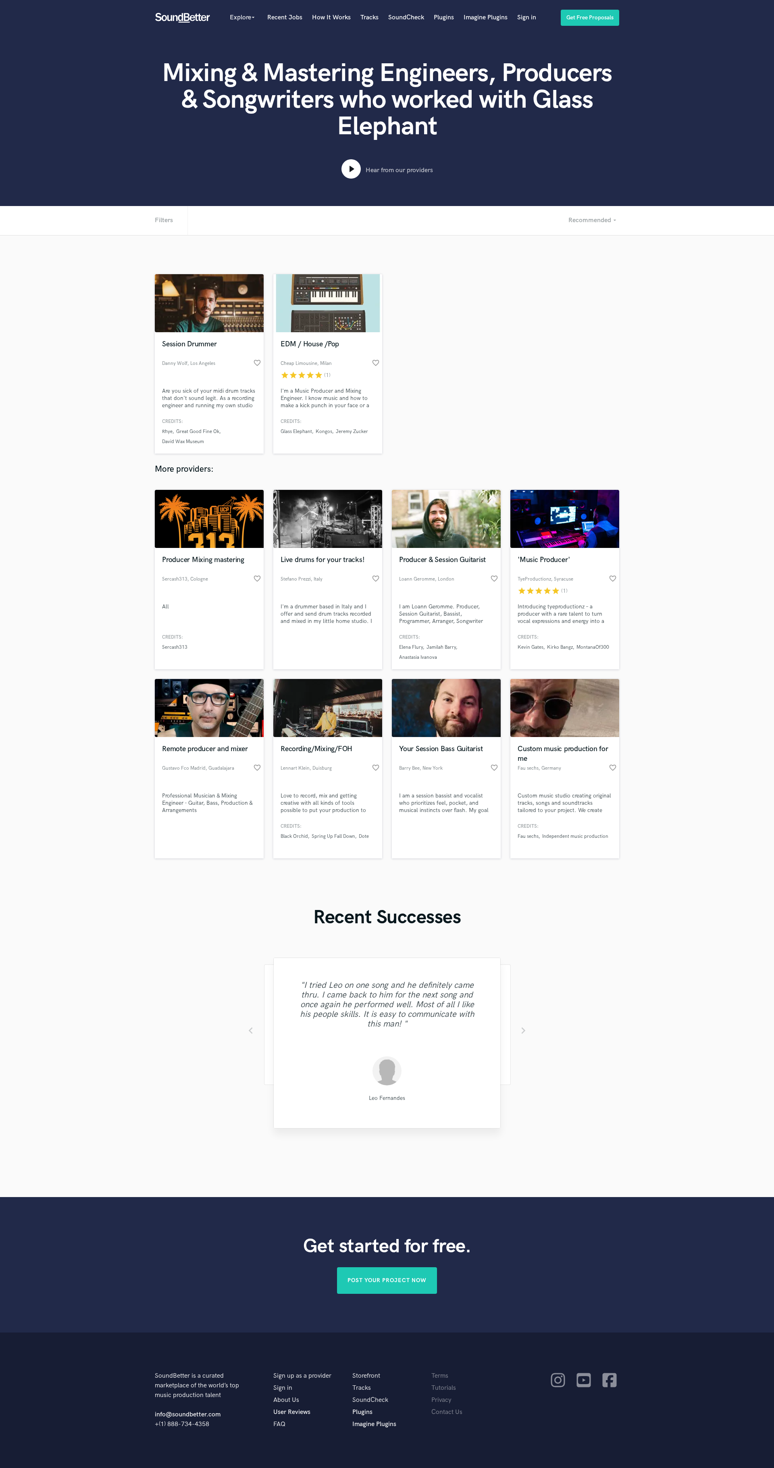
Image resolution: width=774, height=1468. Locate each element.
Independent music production (575, 836)
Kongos (324, 432)
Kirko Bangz (560, 647)
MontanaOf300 (592, 647)
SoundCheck (406, 17)
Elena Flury (411, 647)
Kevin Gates (530, 647)
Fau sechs (528, 836)
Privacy (441, 1400)
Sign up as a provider (302, 1376)
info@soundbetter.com (188, 1414)
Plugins (444, 17)
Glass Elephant (296, 432)
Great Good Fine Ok (197, 432)
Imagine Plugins (486, 17)
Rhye (167, 432)
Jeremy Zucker (352, 432)
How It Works (331, 17)
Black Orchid (294, 836)
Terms (439, 1376)
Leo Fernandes (387, 1098)
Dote (364, 836)
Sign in (526, 17)
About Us (286, 1400)
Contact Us (446, 1412)
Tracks (369, 17)
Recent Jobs (284, 17)
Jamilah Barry (441, 647)
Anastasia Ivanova (418, 657)
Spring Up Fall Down (333, 836)
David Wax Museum (183, 442)
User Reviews (291, 1412)
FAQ (279, 1424)
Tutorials (443, 1388)
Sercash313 (174, 647)
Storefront (366, 1376)
